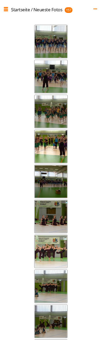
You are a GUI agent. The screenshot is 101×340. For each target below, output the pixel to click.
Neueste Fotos (47, 9)
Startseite (20, 9)
